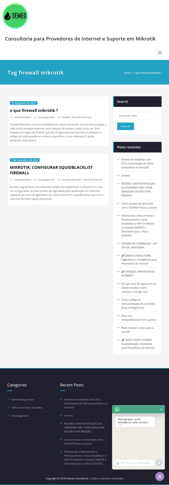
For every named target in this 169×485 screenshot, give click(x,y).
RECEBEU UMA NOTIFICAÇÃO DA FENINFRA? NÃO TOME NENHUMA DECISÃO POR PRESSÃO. (84, 427)
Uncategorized (46, 117)
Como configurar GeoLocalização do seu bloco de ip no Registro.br (138, 303)
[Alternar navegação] (159, 52)
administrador (23, 117)
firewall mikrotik (81, 117)
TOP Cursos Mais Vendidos (26, 407)
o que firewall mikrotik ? (148, 72)
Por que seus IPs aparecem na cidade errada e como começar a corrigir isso (138, 287)
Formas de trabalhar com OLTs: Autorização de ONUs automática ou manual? (137, 163)
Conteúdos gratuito (22, 399)
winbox (125, 175)
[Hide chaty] (159, 476)
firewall (66, 117)
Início (127, 72)
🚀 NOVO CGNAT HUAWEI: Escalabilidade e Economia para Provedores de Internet (138, 343)
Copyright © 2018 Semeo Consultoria (67, 478)
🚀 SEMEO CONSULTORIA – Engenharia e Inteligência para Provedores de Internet (139, 259)
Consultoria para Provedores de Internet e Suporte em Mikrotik (80, 38)
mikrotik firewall (92, 179)
